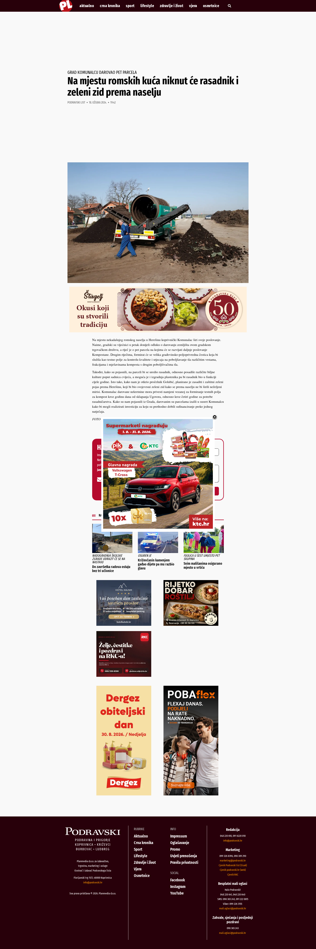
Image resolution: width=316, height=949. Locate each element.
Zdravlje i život (171, 6)
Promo (175, 849)
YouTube (177, 893)
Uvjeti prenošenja (183, 855)
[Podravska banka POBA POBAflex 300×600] (190, 794)
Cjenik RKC (232, 874)
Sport (130, 6)
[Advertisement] (158, 41)
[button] (229, 6)
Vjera (193, 6)
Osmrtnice (211, 6)
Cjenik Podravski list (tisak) (233, 865)
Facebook (177, 880)
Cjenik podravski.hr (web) (233, 869)
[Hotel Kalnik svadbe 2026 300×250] (123, 624)
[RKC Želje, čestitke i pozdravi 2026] (123, 675)
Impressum (178, 836)
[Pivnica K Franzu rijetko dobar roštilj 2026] (190, 624)
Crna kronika (110, 6)
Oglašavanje (179, 842)
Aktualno (87, 6)
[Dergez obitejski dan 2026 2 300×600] (123, 794)
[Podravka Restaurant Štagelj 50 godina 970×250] (158, 331)
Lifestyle (147, 6)
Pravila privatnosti (184, 862)
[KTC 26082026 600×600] (158, 527)
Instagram (177, 886)
